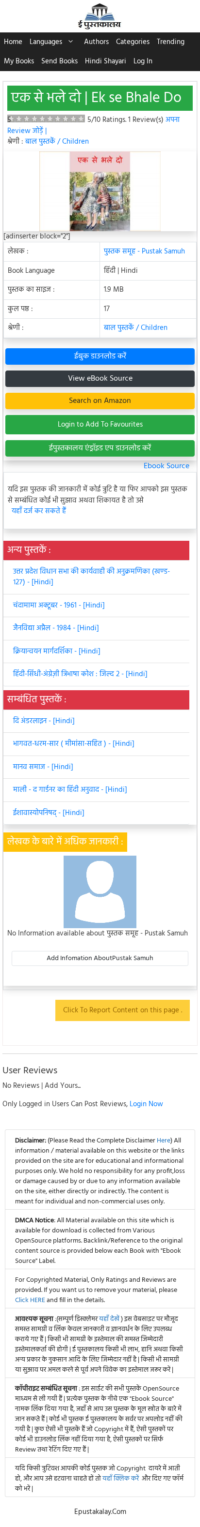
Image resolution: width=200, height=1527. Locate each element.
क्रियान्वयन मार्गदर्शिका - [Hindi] (56, 651)
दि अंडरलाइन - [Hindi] (44, 721)
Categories (133, 42)
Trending (170, 42)
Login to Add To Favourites (100, 424)
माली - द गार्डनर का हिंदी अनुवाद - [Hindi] (70, 790)
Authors (96, 42)
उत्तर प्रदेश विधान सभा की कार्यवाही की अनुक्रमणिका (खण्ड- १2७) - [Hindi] (91, 577)
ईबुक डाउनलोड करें (100, 356)
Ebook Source (166, 466)
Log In (142, 61)
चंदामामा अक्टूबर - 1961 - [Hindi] (59, 605)
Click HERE (30, 1300)
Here (163, 1140)
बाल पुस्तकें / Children (57, 142)
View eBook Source (100, 378)
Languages (46, 42)
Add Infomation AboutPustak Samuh (100, 958)
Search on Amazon (100, 401)
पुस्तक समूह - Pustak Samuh (144, 251)
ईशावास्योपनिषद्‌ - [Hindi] (48, 813)
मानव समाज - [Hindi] (43, 767)
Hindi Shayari (105, 61)
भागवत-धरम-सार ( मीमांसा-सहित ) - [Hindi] (73, 744)
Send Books (59, 61)
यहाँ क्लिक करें (120, 1478)
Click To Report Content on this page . (122, 1010)
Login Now (146, 1104)
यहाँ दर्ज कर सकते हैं (39, 511)
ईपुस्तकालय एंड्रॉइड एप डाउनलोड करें (100, 448)
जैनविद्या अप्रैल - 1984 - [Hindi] (56, 628)
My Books (19, 61)
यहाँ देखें (110, 1319)
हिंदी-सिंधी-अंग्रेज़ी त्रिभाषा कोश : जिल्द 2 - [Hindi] (80, 674)
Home (13, 42)
